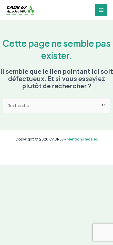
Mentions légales (82, 139)
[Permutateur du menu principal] (101, 10)
